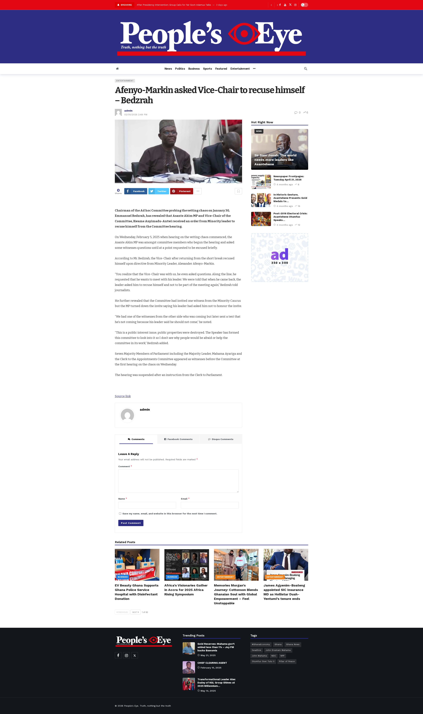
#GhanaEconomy (261, 644)
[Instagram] (295, 5)
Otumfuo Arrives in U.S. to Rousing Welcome (160, 5)
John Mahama (259, 656)
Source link (123, 396)
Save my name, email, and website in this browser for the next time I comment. (169, 513)
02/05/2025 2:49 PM (135, 114)
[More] (254, 68)
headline (256, 650)
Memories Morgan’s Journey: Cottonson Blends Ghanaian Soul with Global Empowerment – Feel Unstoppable (236, 594)
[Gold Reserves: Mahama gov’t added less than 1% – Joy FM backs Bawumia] (189, 648)
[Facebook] (118, 655)
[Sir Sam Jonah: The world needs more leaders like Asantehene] (279, 149)
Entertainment (125, 81)
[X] (290, 5)
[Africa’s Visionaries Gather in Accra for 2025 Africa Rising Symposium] (186, 565)
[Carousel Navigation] (274, 5)
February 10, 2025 (211, 667)
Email (185, 498)
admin (128, 110)
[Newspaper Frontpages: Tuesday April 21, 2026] (261, 182)
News (259, 131)
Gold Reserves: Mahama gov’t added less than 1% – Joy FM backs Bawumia (216, 647)
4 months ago (285, 184)
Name (122, 498)
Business (123, 577)
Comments (138, 439)
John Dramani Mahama (278, 650)
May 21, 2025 (208, 655)
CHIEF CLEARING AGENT (212, 662)
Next (134, 612)
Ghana (278, 644)
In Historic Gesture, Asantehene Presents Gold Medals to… (290, 198)
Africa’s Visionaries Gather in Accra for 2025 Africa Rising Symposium (186, 589)
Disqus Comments (222, 439)
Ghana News (293, 644)
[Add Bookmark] (238, 191)
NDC (273, 656)
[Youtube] (285, 5)
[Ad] (279, 257)
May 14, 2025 (208, 690)
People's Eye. (131, 705)
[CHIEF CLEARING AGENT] (189, 667)
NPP (282, 656)
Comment (125, 466)
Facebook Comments (180, 439)
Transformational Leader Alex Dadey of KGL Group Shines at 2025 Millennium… (216, 682)
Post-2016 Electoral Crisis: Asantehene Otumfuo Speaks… (290, 217)
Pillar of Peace (287, 661)
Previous (123, 612)
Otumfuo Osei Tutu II (263, 661)
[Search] (305, 68)
